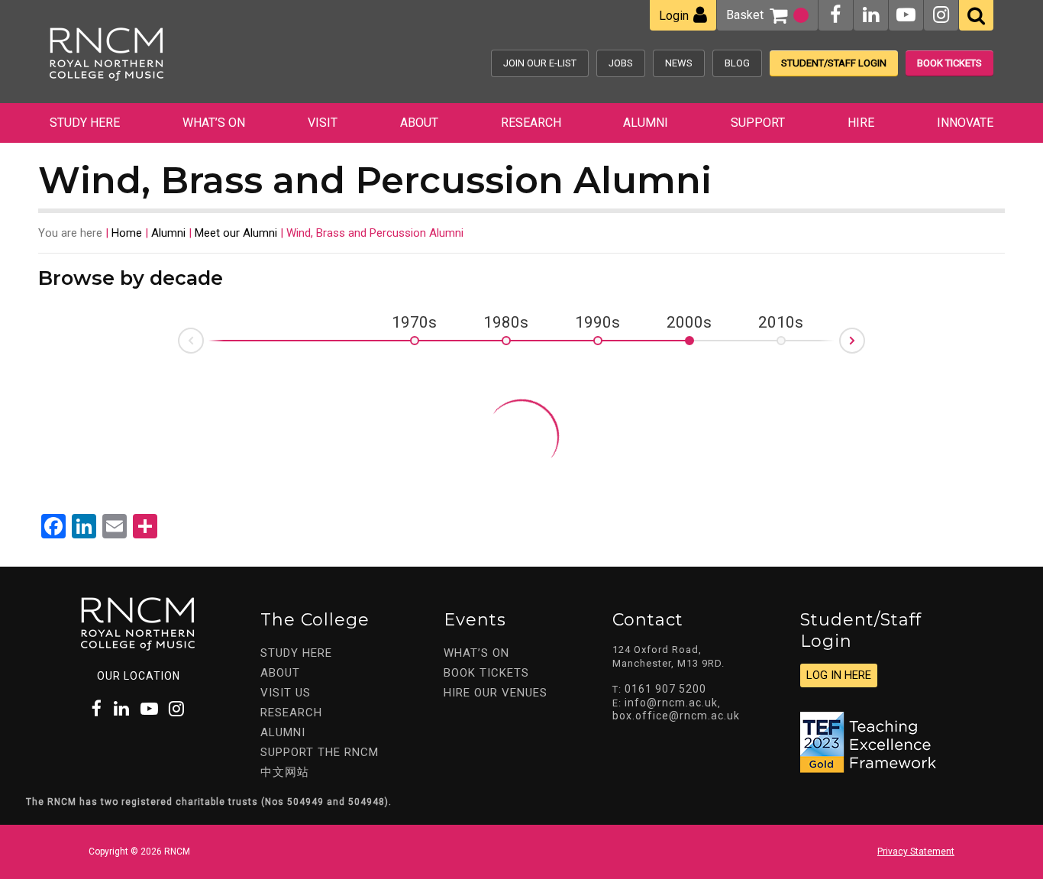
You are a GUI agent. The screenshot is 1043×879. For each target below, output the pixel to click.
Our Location (138, 676)
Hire (861, 122)
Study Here (85, 122)
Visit (322, 122)
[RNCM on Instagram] (941, 15)
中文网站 (284, 772)
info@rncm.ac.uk (671, 702)
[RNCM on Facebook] (835, 15)
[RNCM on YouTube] (905, 15)
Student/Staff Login (833, 63)
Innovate (965, 122)
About (419, 122)
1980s (505, 323)
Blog (737, 63)
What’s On (213, 122)
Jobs (621, 63)
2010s (780, 323)
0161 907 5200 (665, 689)
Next (864, 336)
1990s (597, 323)
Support (758, 122)
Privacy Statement (915, 851)
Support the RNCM (319, 752)
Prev (178, 345)
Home (126, 233)
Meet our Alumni (236, 233)
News (679, 63)
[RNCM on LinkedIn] (871, 15)
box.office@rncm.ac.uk (676, 715)
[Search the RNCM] (976, 15)
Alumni (645, 122)
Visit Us (285, 693)
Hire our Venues (495, 693)
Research (531, 122)
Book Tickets (949, 63)
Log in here (838, 675)
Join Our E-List (539, 63)
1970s (414, 323)
